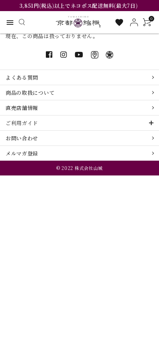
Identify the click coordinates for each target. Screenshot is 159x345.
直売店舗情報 (22, 107)
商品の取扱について (30, 92)
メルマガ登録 (22, 153)
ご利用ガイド (22, 123)
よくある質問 (22, 77)
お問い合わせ (22, 138)
